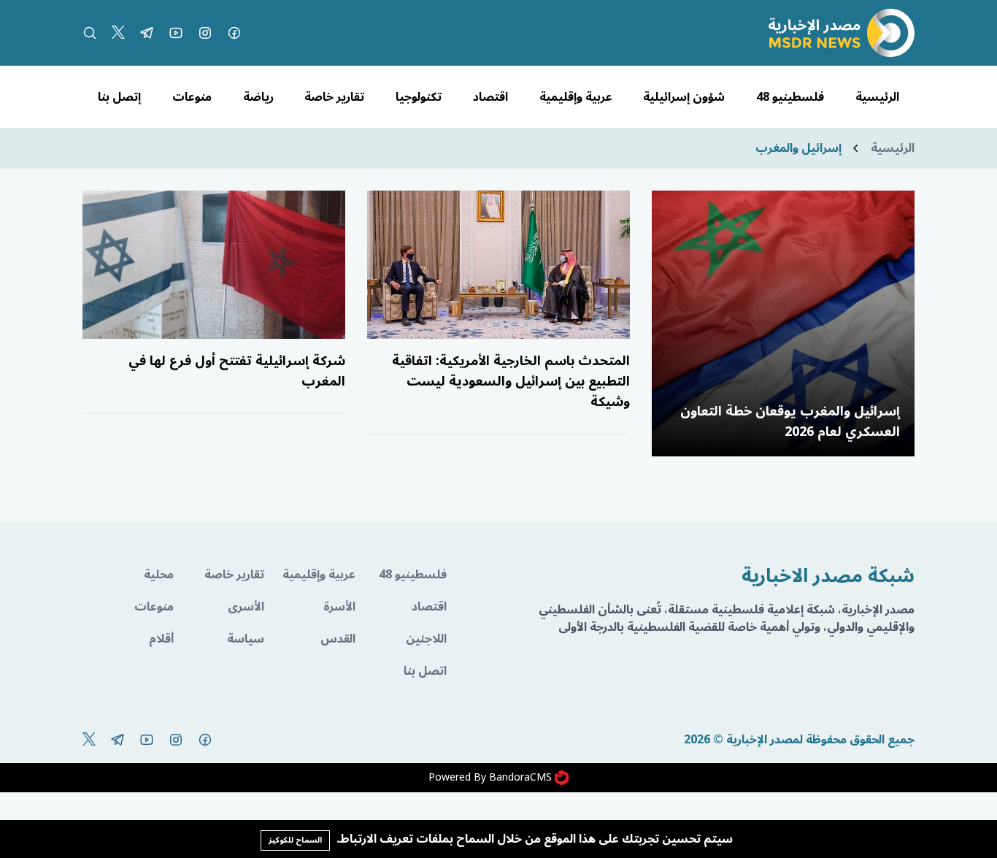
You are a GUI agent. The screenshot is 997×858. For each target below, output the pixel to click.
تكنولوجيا (419, 97)
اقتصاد (490, 97)
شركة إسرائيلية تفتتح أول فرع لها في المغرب (236, 371)
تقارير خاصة (334, 97)
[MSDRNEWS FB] (234, 33)
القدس (337, 639)
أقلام (161, 639)
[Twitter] (118, 33)
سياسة (245, 639)
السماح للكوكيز (295, 840)
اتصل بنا (425, 671)
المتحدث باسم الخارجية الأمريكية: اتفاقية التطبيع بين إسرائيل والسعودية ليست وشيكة (511, 381)
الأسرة (339, 607)
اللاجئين (426, 639)
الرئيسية (877, 97)
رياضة (258, 97)
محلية (159, 574)
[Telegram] (146, 33)
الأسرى (246, 607)
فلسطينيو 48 (790, 97)
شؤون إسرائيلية (684, 97)
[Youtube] (176, 33)
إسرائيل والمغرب (798, 148)
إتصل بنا (119, 97)
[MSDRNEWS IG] (205, 33)
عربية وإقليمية (575, 97)
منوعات (192, 97)
